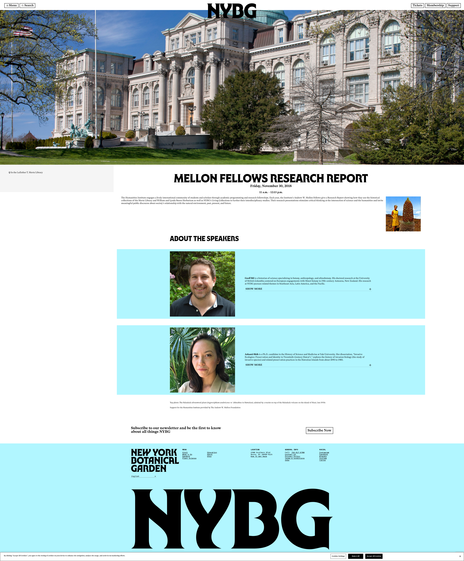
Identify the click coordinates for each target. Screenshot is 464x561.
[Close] (460, 556)
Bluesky (323, 456)
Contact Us (290, 454)
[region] (232, 556)
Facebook (323, 454)
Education (212, 452)
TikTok (322, 460)
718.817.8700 (297, 452)
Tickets (417, 5)
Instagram (324, 452)
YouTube (323, 458)
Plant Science (189, 458)
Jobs (287, 460)
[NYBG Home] (232, 10)
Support (453, 5)
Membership (435, 5)
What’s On (187, 454)
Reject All (355, 556)
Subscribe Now (319, 430)
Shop (209, 456)
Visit (185, 452)
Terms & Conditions (294, 458)
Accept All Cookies (374, 556)
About (210, 454)
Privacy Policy (292, 456)
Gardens (186, 456)
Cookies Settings (338, 556)
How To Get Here (259, 456)
